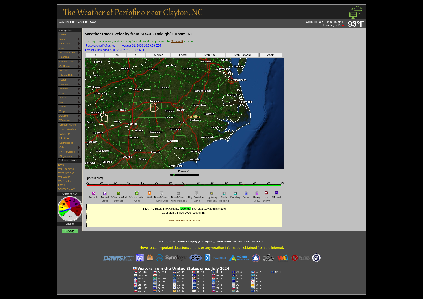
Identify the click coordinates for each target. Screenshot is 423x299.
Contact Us (257, 241)
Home (62, 34)
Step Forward (242, 54)
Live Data (64, 43)
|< (95, 54)
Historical (64, 70)
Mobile (62, 39)
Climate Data (66, 75)
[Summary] (69, 229)
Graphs (63, 48)
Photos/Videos (67, 151)
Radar (62, 79)
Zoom (271, 54)
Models (63, 106)
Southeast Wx (66, 189)
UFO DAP (64, 138)
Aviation (63, 115)
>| (136, 54)
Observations (66, 61)
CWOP (62, 185)
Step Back (210, 54)
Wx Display (65, 181)
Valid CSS (243, 241)
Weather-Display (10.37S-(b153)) (197, 241)
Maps (62, 102)
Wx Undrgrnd (66, 169)
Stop (116, 54)
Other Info (64, 147)
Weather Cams (67, 52)
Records (64, 57)
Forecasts (64, 93)
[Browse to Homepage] (133, 16)
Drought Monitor (68, 124)
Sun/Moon (64, 133)
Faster (183, 54)
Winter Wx (64, 120)
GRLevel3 (177, 41)
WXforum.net (66, 173)
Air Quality (64, 66)
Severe (63, 97)
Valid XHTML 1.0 (226, 241)
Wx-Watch (64, 177)
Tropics (63, 111)
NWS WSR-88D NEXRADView (184, 220)
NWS (61, 164)
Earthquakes (66, 142)
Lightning (64, 84)
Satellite (63, 88)
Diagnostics (65, 156)
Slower (158, 54)
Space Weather (67, 129)
